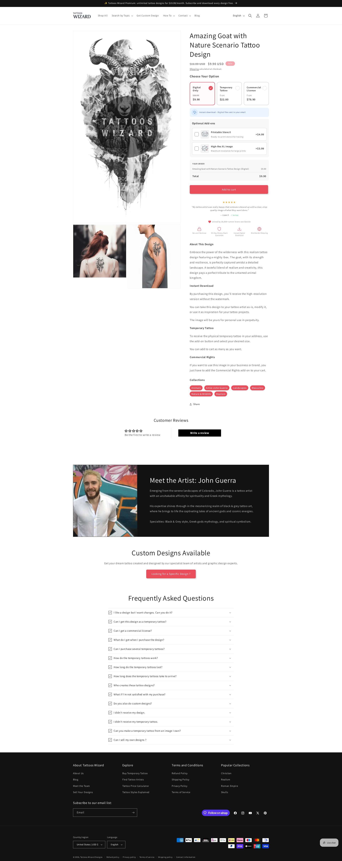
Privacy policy (129, 857)
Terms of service (146, 857)
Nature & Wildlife (201, 394)
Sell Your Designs (83, 792)
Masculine (257, 387)
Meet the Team (81, 785)
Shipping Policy (180, 779)
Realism (220, 394)
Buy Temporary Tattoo (135, 773)
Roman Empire (229, 785)
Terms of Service (181, 792)
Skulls (224, 792)
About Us (78, 773)
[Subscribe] (133, 812)
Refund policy (113, 857)
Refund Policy (180, 773)
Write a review (199, 433)
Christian (226, 773)
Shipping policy (165, 857)
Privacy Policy (179, 785)
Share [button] (196, 404)
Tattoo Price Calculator (135, 785)
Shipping (194, 69)
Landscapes (240, 387)
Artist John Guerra (217, 387)
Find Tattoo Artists (133, 779)
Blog (75, 779)
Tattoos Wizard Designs (91, 857)
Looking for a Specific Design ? (171, 573)
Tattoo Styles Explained (135, 792)
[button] (122, 15)
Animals (196, 387)
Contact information (185, 857)
